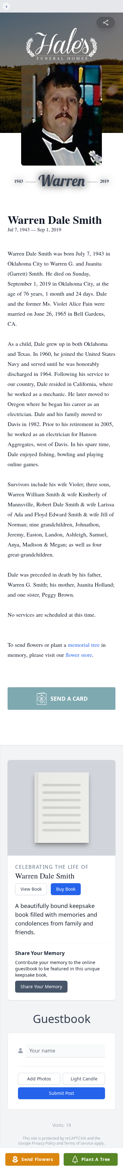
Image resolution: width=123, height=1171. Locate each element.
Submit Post (61, 1093)
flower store (79, 654)
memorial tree (84, 644)
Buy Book (65, 889)
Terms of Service (78, 1143)
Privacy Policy (44, 1143)
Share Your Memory (41, 986)
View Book (31, 889)
